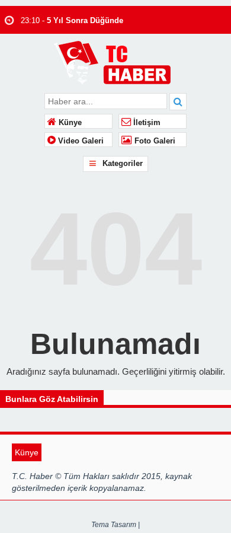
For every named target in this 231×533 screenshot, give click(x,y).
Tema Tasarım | (115, 525)
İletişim (146, 123)
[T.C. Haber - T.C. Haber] (116, 62)
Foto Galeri (153, 141)
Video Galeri (80, 141)
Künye (69, 123)
